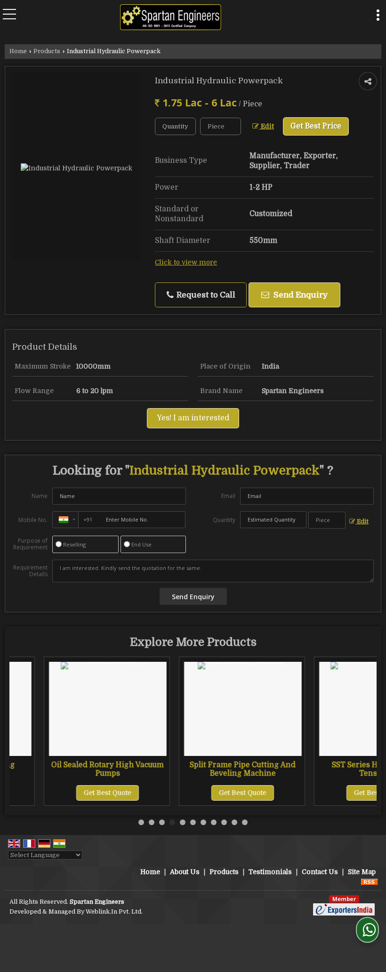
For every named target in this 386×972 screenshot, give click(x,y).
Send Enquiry (300, 294)
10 (234, 822)
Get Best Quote (77, 792)
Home (18, 51)
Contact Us (320, 872)
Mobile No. (33, 520)
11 (245, 822)
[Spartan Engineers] (170, 18)
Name (40, 496)
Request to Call (205, 294)
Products (46, 51)
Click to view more (186, 262)
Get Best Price (315, 126)
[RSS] (369, 881)
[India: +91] (65, 519)
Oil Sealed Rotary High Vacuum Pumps (77, 769)
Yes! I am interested (193, 418)
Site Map (362, 872)
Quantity (224, 520)
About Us (185, 872)
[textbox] (220, 126)
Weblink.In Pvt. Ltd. (114, 911)
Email (228, 496)
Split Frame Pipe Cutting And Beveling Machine (212, 769)
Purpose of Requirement (30, 544)
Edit (266, 126)
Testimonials (270, 872)
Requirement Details (30, 571)
